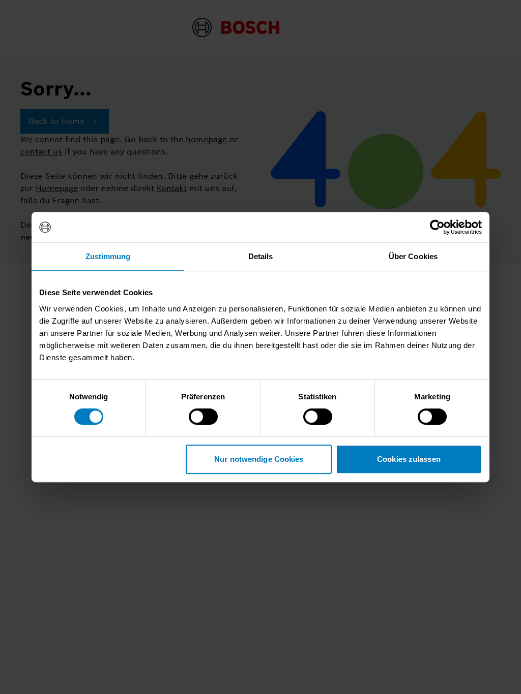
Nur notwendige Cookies (258, 459)
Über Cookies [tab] (413, 256)
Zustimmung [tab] (108, 256)
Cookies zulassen (409, 459)
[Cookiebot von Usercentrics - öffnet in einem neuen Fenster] (437, 227)
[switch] (203, 416)
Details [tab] (260, 256)
